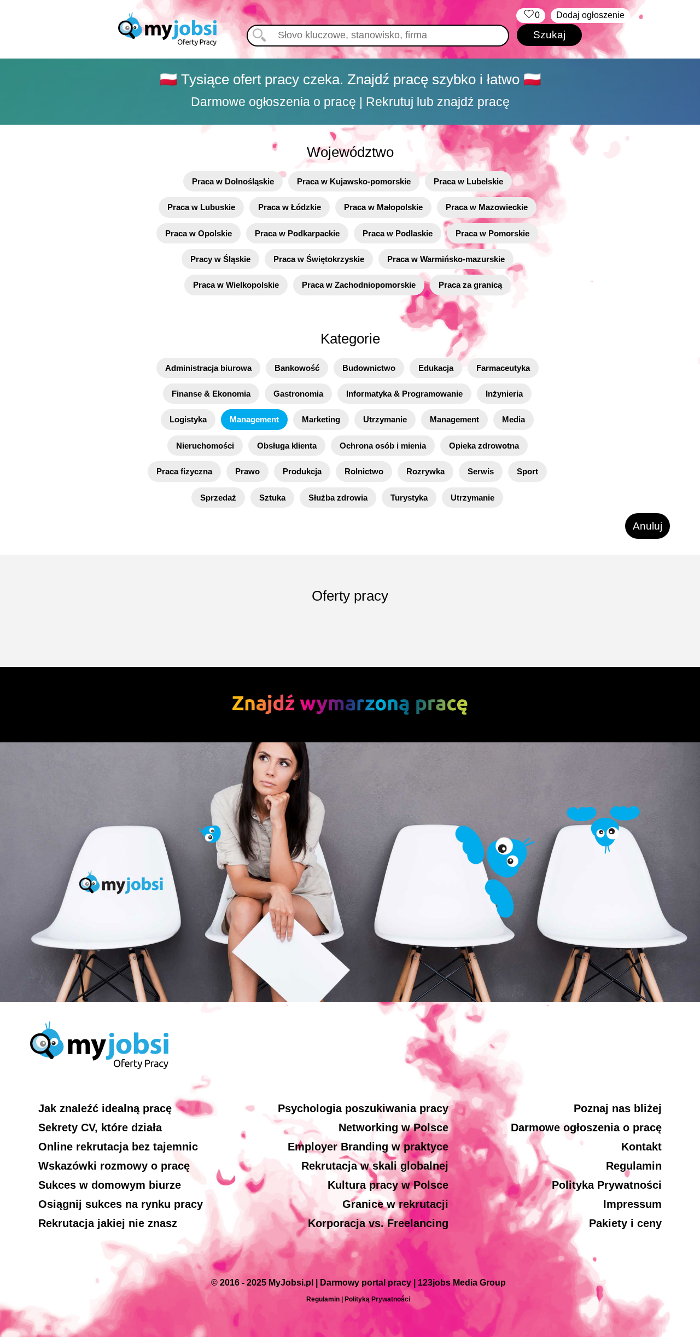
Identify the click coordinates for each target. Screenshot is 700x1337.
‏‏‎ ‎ (531, 15)
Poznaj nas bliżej (618, 1108)
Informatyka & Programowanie (404, 393)
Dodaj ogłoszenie (590, 15)
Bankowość (297, 368)
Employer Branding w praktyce (368, 1147)
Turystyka (409, 497)
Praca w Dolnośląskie (233, 181)
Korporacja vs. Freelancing (378, 1223)
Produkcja (302, 471)
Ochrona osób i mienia (383, 445)
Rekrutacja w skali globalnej (374, 1166)
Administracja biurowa (208, 368)
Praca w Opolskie (198, 233)
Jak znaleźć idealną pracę (105, 1108)
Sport (527, 471)
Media (513, 419)
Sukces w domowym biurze (109, 1185)
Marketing (321, 419)
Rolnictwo (364, 471)
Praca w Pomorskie (492, 233)
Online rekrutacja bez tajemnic (118, 1147)
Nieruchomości (205, 445)
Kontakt (641, 1147)
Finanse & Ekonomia (211, 393)
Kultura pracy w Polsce (388, 1185)
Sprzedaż (218, 497)
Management (254, 419)
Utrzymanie (385, 419)
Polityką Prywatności (377, 1299)
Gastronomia (298, 393)
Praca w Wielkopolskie (236, 284)
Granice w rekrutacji (395, 1204)
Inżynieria (504, 393)
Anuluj (647, 526)
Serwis (481, 471)
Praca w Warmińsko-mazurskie (446, 259)
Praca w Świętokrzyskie (318, 259)
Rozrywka (425, 471)
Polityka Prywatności (607, 1185)
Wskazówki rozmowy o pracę (114, 1166)
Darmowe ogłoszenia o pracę (586, 1127)
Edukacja (435, 368)
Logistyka (188, 419)
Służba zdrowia (338, 497)
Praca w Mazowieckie (487, 207)
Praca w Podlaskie (398, 233)
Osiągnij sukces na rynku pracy (120, 1204)
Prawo (247, 471)
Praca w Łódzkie (289, 207)
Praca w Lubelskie (468, 181)
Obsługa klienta (287, 445)
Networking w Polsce (393, 1127)
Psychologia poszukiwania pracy (363, 1108)
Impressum (632, 1204)
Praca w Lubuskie (201, 207)
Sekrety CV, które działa (100, 1127)
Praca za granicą (470, 284)
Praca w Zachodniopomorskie (359, 284)
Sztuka (272, 497)
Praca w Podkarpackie (297, 233)
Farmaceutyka (503, 368)
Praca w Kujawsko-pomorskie (354, 181)
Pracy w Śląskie (220, 259)
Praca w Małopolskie (383, 207)
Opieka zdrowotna (484, 445)
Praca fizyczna (184, 471)
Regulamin (634, 1166)
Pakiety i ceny (625, 1223)
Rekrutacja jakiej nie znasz (107, 1223)
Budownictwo (368, 368)
